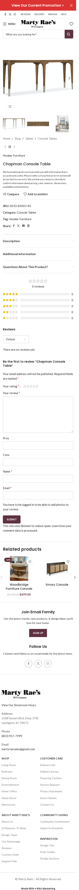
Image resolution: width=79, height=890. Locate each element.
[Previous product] (5, 147)
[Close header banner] (71, 5)
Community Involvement (55, 821)
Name (7, 471)
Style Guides (47, 852)
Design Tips (47, 845)
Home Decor (9, 798)
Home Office (9, 791)
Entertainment (10, 784)
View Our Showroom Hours (19, 705)
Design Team (9, 835)
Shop (18, 138)
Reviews (7, 848)
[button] (7, 78)
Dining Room (9, 778)
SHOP (5, 758)
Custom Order (10, 854)
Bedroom (7, 771)
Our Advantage (11, 841)
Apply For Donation (51, 828)
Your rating (11, 386)
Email (7, 488)
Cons (6, 454)
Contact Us (47, 804)
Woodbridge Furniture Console (19, 587)
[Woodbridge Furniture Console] (19, 568)
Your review (11, 393)
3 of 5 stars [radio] (30, 386)
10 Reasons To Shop (14, 828)
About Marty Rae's (16, 815)
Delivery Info (47, 765)
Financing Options (51, 778)
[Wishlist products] (71, 24)
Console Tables (47, 138)
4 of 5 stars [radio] (33, 386)
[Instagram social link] (14, 14)
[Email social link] (23, 225)
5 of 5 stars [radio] (37, 386)
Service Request (50, 784)
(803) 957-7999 (12, 736)
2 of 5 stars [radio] (27, 386)
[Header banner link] (38, 5)
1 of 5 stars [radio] (24, 386)
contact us (49, 179)
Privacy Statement (51, 791)
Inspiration (49, 838)
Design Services (49, 858)
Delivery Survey (49, 771)
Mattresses (9, 804)
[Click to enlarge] (10, 106)
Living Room (9, 765)
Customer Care (51, 758)
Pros (6, 438)
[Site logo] (38, 23)
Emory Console (57, 585)
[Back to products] (9, 147)
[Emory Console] (57, 568)
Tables (29, 138)
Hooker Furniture (14, 155)
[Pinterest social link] (28, 225)
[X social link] (9, 14)
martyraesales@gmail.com (18, 749)
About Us (7, 821)
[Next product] (14, 147)
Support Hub (9, 861)
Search (69, 34)
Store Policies (48, 798)
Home (6, 138)
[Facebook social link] (5, 14)
